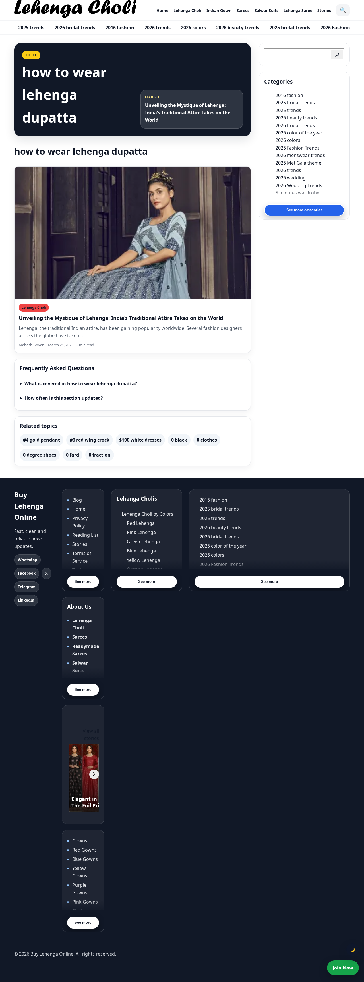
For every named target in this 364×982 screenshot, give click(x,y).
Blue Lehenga (141, 551)
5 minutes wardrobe (297, 193)
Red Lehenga (141, 523)
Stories (324, 10)
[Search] (337, 54)
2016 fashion (120, 27)
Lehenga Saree (298, 10)
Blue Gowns (85, 859)
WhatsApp (27, 559)
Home (162, 10)
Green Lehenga (143, 541)
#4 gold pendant (41, 440)
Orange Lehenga (145, 569)
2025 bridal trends (290, 27)
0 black (179, 440)
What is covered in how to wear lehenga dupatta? (80, 383)
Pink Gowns (85, 902)
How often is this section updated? (63, 398)
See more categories (304, 210)
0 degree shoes (39, 455)
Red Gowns (84, 850)
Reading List (85, 535)
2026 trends (157, 27)
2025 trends (31, 27)
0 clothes (207, 440)
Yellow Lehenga (143, 560)
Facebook (27, 573)
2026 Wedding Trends (299, 185)
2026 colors (193, 27)
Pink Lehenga (141, 532)
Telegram (27, 586)
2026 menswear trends (300, 155)
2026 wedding (291, 178)
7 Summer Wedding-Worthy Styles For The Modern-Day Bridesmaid (310, 200)
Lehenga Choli (187, 10)
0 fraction (100, 455)
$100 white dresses (140, 440)
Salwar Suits (266, 10)
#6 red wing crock (89, 440)
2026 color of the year (299, 133)
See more (83, 581)
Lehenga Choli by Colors (147, 514)
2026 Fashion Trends (298, 148)
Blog (77, 500)
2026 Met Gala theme (298, 163)
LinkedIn (26, 600)
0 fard (72, 455)
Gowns (79, 841)
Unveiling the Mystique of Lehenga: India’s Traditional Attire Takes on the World (121, 317)
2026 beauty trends (237, 27)
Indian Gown (218, 10)
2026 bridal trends (75, 27)
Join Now (343, 968)
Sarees (243, 10)
